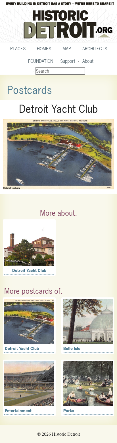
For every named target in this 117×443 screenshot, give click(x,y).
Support (67, 61)
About (87, 61)
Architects (94, 49)
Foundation (40, 61)
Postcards (29, 90)
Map (66, 49)
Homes (44, 49)
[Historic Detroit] (58, 21)
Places (18, 49)
